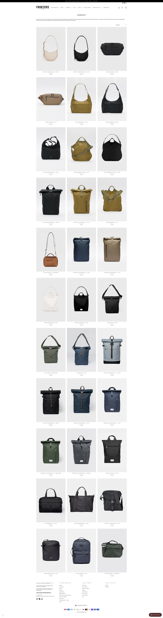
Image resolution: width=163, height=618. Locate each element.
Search (60, 601)
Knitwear (83, 590)
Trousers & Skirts (85, 595)
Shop (61, 7)
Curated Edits (97, 7)
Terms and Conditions (63, 596)
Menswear (106, 7)
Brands (68, 7)
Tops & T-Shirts (84, 593)
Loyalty (80, 7)
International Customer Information (65, 595)
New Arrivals (55, 7)
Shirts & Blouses (85, 591)
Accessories (84, 585)
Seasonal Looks (61, 591)
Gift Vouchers (61, 586)
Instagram (107, 586)
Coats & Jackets (84, 586)
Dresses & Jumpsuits (85, 588)
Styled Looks (87, 7)
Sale (74, 7)
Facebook (106, 585)
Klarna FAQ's (61, 598)
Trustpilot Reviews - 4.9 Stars (64, 600)
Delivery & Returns (62, 593)
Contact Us (61, 590)
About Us (60, 588)
